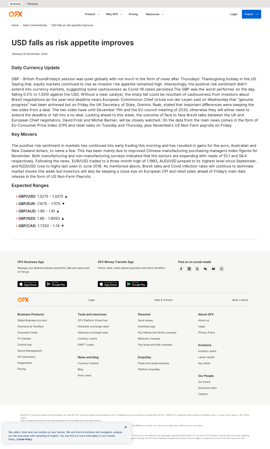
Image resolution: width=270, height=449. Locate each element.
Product (90, 14)
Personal (32, 3)
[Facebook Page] (181, 269)
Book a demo (240, 299)
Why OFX (112, 14)
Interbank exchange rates (93, 326)
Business (15, 3)
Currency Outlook (88, 363)
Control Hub (24, 344)
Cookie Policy (24, 439)
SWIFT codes (86, 344)
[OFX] (15, 14)
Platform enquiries (149, 369)
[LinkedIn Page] (189, 269)
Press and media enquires (153, 363)
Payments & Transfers (30, 326)
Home (15, 25)
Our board (204, 381)
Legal (201, 326)
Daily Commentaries (35, 25)
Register (249, 14)
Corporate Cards (27, 332)
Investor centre (207, 351)
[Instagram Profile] (221, 269)
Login (91, 299)
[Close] (126, 427)
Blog (80, 369)
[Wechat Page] (205, 269)
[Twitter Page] (197, 269)
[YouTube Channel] (213, 269)
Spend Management (29, 350)
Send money (145, 320)
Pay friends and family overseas (157, 332)
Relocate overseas (149, 338)
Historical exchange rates (93, 332)
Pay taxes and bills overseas (155, 344)
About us (203, 320)
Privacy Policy (206, 332)
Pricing (133, 14)
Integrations (24, 362)
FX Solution (24, 338)
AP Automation (26, 356)
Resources (152, 14)
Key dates (204, 363)
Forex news (84, 375)
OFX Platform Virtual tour (93, 320)
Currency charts (87, 338)
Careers (203, 393)
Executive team (207, 387)
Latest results (206, 357)
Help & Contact (163, 299)
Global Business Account (32, 320)
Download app (146, 326)
